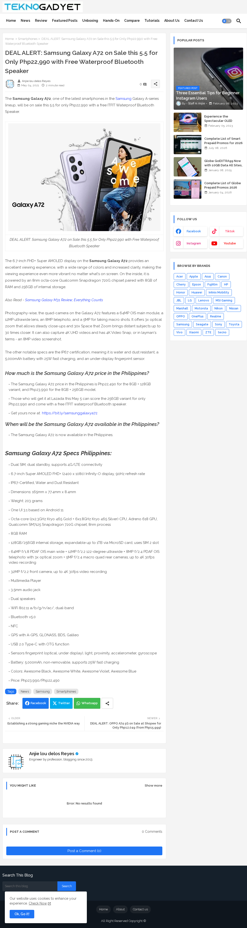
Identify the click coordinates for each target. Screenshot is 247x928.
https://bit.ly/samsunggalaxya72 (69, 413)
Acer (179, 276)
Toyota (234, 324)
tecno (222, 332)
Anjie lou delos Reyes (51, 753)
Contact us (140, 909)
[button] (227, 21)
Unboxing (90, 20)
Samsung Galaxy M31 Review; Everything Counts (64, 300)
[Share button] (107, 703)
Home (11, 20)
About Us (171, 20)
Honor (180, 292)
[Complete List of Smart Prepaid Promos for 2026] (187, 144)
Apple (193, 276)
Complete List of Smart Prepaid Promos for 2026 (223, 141)
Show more (153, 785)
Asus (208, 276)
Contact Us (193, 20)
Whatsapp (90, 703)
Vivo (179, 332)
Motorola (201, 308)
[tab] (11, 20)
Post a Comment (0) (84, 851)
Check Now (38, 903)
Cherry (181, 284)
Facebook (38, 703)
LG (190, 300)
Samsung (123, 98)
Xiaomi (194, 332)
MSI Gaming (224, 300)
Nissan (233, 308)
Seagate (202, 324)
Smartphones (27, 39)
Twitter (64, 703)
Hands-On (111, 20)
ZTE (208, 332)
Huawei (197, 292)
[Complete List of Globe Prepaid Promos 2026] (187, 189)
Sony (218, 324)
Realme (215, 316)
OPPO (180, 316)
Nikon (218, 308)
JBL (178, 300)
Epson (196, 284)
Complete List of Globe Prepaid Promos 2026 (222, 185)
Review (41, 20)
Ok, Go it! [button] (21, 914)
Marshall (182, 308)
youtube (230, 243)
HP (226, 284)
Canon (222, 276)
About (120, 909)
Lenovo (203, 300)
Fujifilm (212, 284)
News (25, 20)
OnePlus (198, 316)
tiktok (230, 231)
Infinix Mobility (219, 292)
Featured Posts (64, 20)
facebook (194, 231)
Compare (132, 20)
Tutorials (151, 20)
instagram (194, 243)
